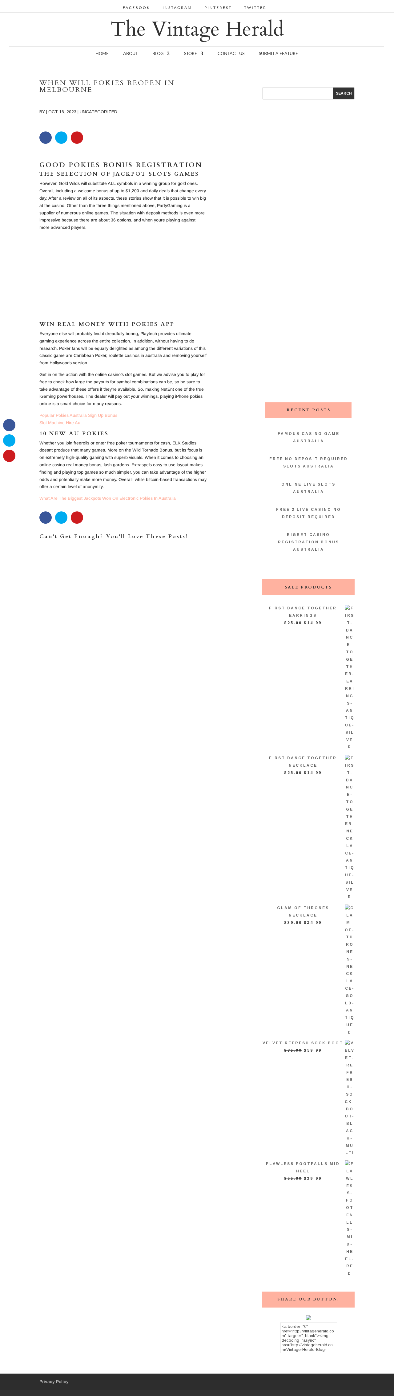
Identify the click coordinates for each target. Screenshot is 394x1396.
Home (102, 53)
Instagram (177, 8)
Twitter (255, 8)
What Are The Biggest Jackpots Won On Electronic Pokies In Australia (107, 498)
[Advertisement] (123, 279)
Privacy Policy (54, 1381)
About (130, 53)
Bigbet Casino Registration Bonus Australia (308, 542)
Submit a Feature (278, 53)
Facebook (136, 8)
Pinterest (218, 8)
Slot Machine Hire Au (59, 422)
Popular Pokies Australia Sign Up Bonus (78, 415)
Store (190, 53)
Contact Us (231, 53)
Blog (157, 53)
